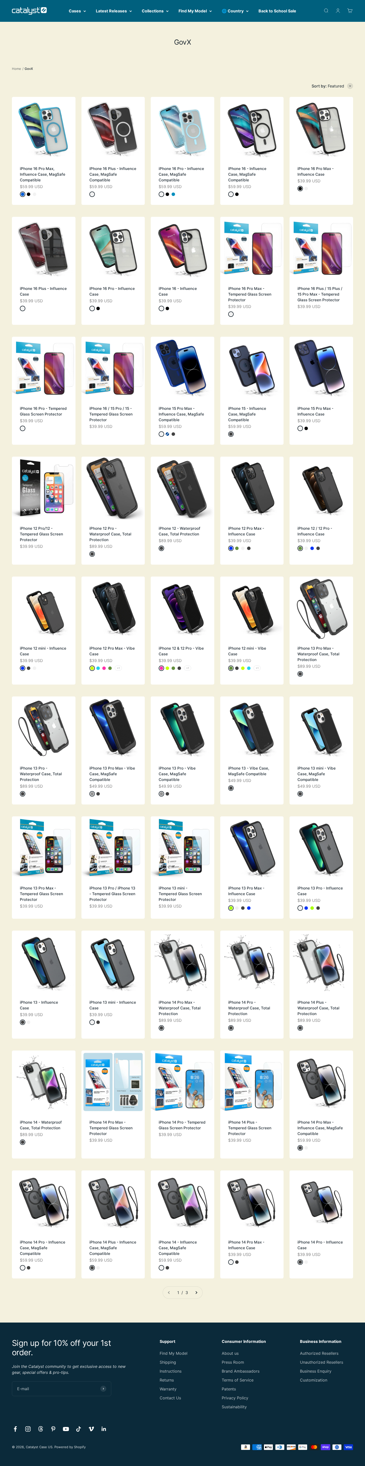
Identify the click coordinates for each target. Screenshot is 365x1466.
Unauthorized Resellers (321, 1362)
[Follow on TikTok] (78, 1429)
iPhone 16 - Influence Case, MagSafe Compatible (247, 174)
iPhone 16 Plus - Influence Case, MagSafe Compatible (112, 174)
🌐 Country (233, 10)
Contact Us (170, 1397)
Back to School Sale (277, 10)
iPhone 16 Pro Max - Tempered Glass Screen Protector (249, 294)
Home (16, 69)
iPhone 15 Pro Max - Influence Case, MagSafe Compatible (181, 414)
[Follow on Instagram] (28, 1429)
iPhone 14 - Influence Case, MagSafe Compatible (178, 1248)
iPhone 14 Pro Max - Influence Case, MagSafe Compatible (320, 1128)
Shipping (168, 1362)
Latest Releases (111, 10)
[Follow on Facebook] (15, 1429)
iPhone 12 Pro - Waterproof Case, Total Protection (110, 534)
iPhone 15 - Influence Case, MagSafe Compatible (247, 414)
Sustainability (234, 1406)
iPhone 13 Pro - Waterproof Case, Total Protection (41, 774)
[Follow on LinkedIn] (104, 1429)
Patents (229, 1388)
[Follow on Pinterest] (53, 1429)
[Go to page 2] (196, 1293)
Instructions (171, 1371)
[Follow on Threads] (40, 1429)
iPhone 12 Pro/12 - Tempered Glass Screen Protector (41, 534)
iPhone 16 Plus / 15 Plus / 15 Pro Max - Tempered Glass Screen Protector (319, 294)
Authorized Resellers (319, 1353)
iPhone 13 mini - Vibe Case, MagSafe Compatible (316, 774)
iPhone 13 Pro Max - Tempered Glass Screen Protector (41, 894)
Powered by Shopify (70, 1447)
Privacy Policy (235, 1397)
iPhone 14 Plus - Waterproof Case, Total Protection (318, 1008)
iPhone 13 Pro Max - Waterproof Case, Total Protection (318, 654)
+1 (118, 667)
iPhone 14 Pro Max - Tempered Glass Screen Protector (111, 1128)
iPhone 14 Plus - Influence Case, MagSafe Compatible (112, 1248)
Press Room (233, 1362)
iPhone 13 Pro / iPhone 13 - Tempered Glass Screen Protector (112, 894)
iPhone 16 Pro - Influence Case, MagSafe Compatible (181, 174)
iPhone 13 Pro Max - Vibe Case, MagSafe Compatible (112, 774)
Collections (153, 10)
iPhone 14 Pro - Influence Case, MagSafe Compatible (42, 1248)
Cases (75, 10)
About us (230, 1353)
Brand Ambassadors (240, 1371)
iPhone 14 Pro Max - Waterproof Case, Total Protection (180, 1008)
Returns (167, 1380)
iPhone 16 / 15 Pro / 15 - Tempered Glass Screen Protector (111, 414)
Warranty (168, 1388)
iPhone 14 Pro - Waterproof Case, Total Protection (249, 1008)
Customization (313, 1380)
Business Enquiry (315, 1371)
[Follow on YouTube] (66, 1429)
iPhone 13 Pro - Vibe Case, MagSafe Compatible (177, 774)
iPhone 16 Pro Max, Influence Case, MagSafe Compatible (42, 174)
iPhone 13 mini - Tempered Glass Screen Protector (180, 894)
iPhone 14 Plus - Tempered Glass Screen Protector (249, 1128)
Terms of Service (238, 1380)
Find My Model (193, 10)
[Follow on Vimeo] (91, 1429)
